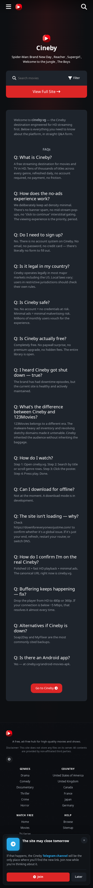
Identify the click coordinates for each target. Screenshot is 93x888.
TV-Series (25, 834)
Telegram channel (55, 856)
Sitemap (68, 827)
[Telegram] (9, 759)
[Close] (84, 840)
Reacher (59, 57)
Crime (25, 799)
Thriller (25, 793)
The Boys (63, 61)
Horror (25, 805)
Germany (68, 805)
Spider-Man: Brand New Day (32, 57)
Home (25, 822)
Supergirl (73, 57)
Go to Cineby (45, 688)
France (68, 793)
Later (79, 877)
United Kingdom (68, 781)
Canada (68, 787)
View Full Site (45, 91)
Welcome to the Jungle (39, 61)
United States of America (68, 775)
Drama (25, 775)
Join (40, 877)
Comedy (25, 781)
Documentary (25, 787)
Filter (76, 78)
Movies (25, 827)
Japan (68, 799)
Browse (68, 822)
